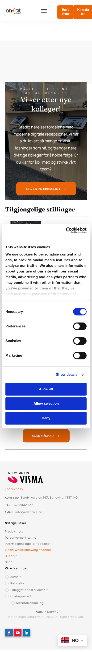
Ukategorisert (20, 596)
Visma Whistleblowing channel (28, 550)
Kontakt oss (14, 489)
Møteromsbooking (29, 603)
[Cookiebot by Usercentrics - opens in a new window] (66, 230)
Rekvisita (17, 583)
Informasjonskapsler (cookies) (28, 544)
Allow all (46, 389)
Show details (66, 374)
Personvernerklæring (20, 538)
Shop (9, 562)
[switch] (80, 326)
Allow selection (46, 403)
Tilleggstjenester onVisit (29, 590)
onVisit (15, 577)
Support (11, 556)
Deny (46, 418)
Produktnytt (14, 531)
